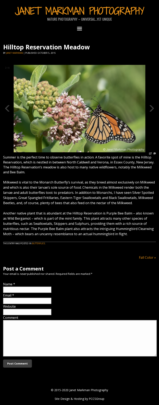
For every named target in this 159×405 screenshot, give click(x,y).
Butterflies (38, 243)
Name (7, 284)
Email (7, 295)
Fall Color (147, 257)
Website (9, 306)
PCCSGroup (96, 399)
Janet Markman (14, 52)
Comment (10, 317)
